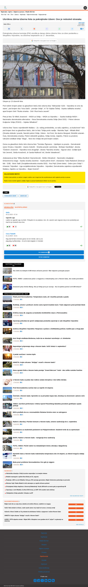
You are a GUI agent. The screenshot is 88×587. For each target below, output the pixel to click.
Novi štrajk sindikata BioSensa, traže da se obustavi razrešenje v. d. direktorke (41, 338)
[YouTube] (49, 580)
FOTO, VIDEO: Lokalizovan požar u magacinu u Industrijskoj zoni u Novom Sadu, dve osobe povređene (48, 279)
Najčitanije (23, 14)
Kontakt (44, 560)
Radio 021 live (30, 12)
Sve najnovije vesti (76, 496)
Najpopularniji (21, 207)
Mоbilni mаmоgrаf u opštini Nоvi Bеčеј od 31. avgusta (22, 476)
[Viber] (47, 29)
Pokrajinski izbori (10, 196)
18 (22, 315)
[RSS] (53, 580)
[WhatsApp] (59, 29)
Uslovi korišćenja (44, 568)
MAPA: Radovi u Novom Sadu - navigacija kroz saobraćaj (34, 438)
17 (22, 408)
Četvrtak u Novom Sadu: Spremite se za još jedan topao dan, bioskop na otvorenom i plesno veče (49, 396)
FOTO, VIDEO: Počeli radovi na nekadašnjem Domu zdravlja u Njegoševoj (40, 446)
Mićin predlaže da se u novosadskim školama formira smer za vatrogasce (40, 412)
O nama (44, 552)
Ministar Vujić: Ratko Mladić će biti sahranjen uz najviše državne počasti (27, 483)
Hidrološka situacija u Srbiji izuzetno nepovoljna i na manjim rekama (26, 473)
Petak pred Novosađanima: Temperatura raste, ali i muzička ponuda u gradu (41, 297)
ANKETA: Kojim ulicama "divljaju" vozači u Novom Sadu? (34, 362)
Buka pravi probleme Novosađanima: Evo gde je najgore (33, 462)
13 (22, 341)
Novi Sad (3, 14)
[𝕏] (21, 29)
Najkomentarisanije (32, 14)
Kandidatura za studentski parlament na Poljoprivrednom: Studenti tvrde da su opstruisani (46, 430)
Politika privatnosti (44, 572)
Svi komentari (43, 252)
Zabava (16, 14)
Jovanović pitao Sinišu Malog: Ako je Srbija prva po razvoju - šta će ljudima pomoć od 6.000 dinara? (47, 287)
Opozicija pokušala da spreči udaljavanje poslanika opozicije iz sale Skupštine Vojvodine (45, 321)
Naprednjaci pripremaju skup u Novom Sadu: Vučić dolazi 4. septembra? (39, 346)
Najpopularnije (42, 14)
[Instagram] (35, 580)
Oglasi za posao (19, 12)
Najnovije (4, 12)
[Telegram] (72, 29)
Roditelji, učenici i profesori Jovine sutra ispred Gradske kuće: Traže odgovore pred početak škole (49, 305)
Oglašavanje (44, 556)
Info (8, 14)
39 (22, 464)
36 (22, 372)
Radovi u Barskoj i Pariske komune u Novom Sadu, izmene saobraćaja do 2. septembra (45, 422)
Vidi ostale (80, 524)
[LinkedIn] (46, 580)
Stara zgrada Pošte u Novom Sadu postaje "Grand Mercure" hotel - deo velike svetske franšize (47, 370)
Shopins (44, 544)
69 (22, 364)
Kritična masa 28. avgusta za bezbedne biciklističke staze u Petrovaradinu (40, 313)
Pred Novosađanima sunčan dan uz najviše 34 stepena (33, 388)
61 (22, 349)
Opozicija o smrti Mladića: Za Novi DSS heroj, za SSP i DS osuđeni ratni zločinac (30, 489)
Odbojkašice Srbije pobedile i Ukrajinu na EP (19, 493)
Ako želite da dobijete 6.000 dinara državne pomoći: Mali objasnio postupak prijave (41, 271)
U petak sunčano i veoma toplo (24, 354)
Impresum (44, 564)
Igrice (10, 12)
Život (12, 14)
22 (22, 307)
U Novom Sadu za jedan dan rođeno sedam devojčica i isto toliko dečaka (39, 380)
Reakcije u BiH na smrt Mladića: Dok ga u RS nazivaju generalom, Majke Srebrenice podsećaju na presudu (38, 480)
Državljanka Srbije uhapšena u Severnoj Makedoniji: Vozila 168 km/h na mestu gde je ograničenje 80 (36, 486)
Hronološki (8, 207)
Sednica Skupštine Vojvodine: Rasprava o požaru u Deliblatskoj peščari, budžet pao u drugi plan (48, 329)
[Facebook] (9, 29)
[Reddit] (34, 29)
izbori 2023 (23, 196)
